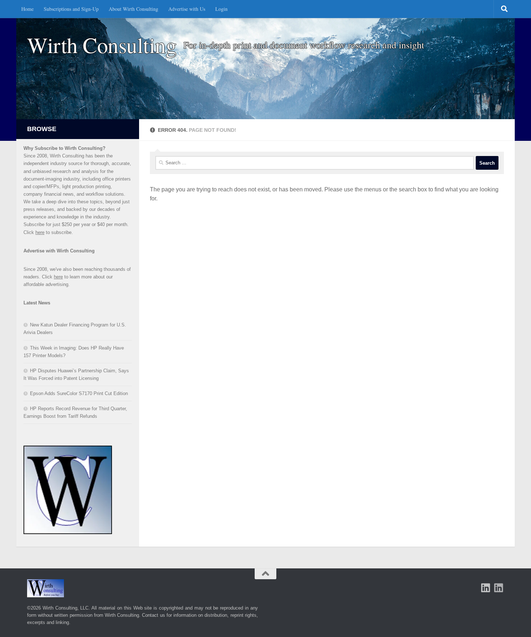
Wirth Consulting (101, 44)
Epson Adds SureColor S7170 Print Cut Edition (79, 393)
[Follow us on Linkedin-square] (486, 588)
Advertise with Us (186, 8)
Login (221, 8)
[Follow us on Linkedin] (499, 588)
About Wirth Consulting (133, 8)
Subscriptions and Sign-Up (71, 8)
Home (27, 8)
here (39, 232)
